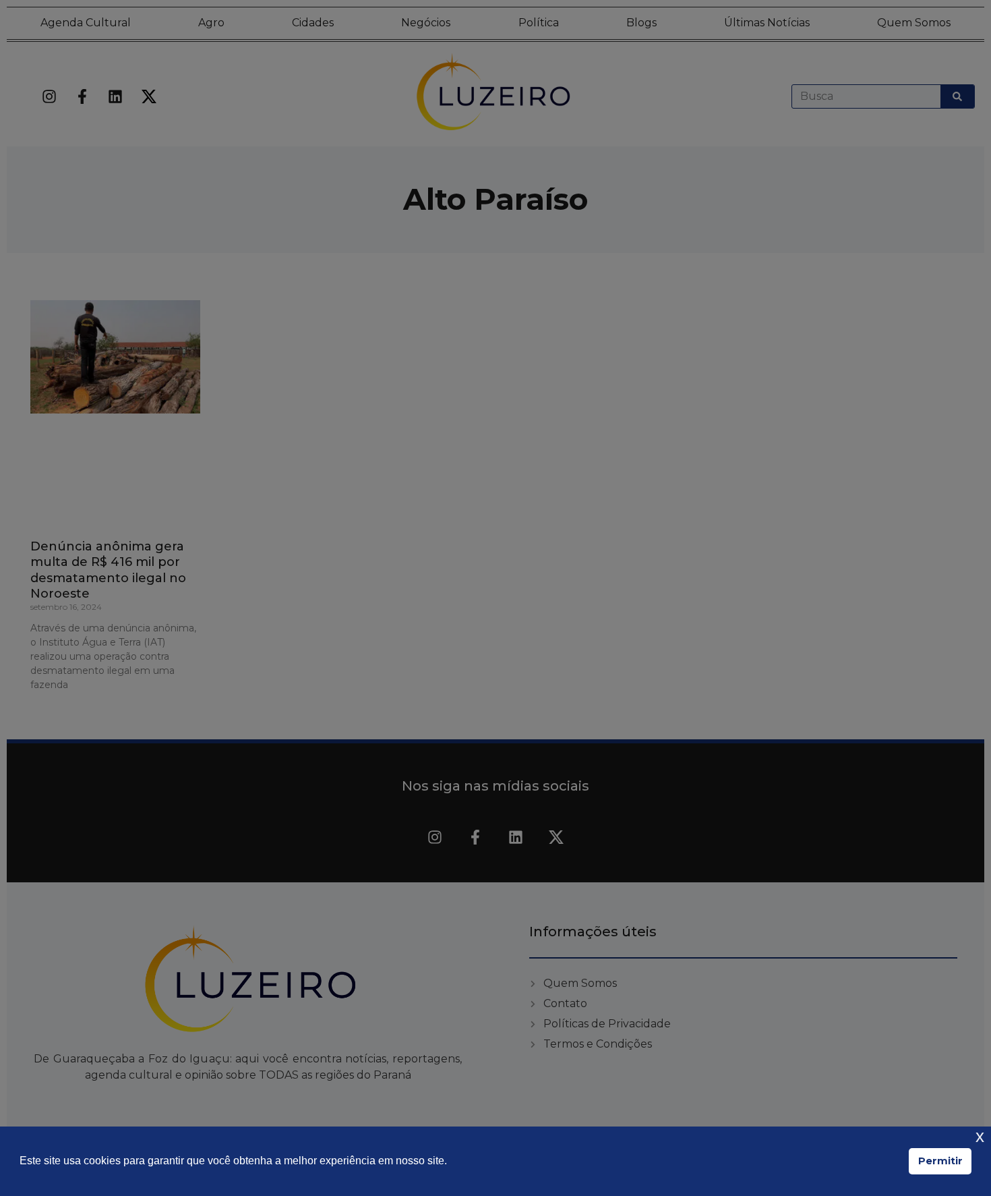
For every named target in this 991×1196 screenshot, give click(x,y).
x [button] (979, 1136)
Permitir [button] (940, 1161)
